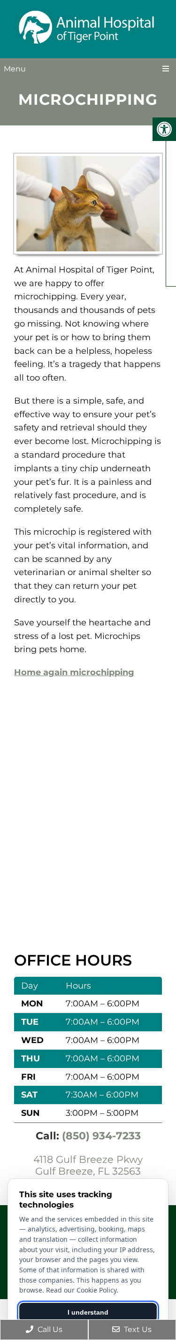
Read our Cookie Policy (81, 1289)
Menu (15, 68)
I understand (88, 1312)
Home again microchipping (74, 672)
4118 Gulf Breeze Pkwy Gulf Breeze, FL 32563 (88, 1165)
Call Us (49, 1329)
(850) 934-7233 (101, 1136)
